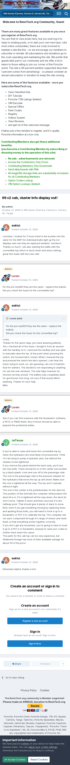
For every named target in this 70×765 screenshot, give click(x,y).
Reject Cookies (39, 759)
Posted (25, 229)
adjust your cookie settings (42, 747)
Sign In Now (35, 643)
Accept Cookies (16, 759)
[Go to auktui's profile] (6, 227)
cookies (25, 743)
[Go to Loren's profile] (6, 278)
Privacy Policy (29, 690)
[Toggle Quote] (7, 318)
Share (17, 663)
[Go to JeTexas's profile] (6, 442)
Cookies (44, 690)
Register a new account (35, 620)
